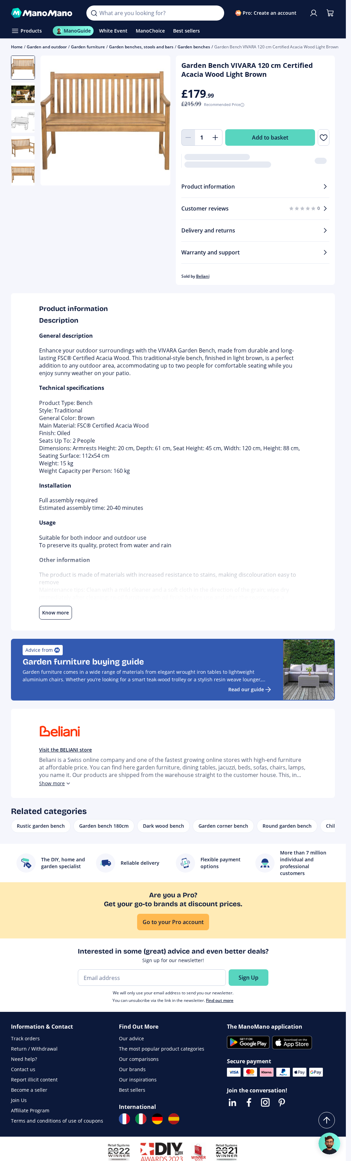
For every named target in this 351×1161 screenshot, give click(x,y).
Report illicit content (34, 1079)
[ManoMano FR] (124, 1118)
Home (17, 47)
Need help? (24, 1059)
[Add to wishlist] (323, 137)
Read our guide (246, 689)
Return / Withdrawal (34, 1048)
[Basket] (330, 13)
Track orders (25, 1038)
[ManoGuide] (329, 1143)
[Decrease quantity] (188, 137)
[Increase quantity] (215, 137)
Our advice (131, 1038)
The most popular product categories (161, 1048)
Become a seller (29, 1090)
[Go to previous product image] (54, 121)
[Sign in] (313, 13)
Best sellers (132, 1090)
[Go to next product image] (156, 121)
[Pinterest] (281, 1102)
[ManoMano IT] (140, 1118)
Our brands (132, 1069)
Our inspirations (138, 1079)
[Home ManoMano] (43, 13)
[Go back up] (326, 1120)
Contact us (23, 1069)
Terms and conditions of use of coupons (57, 1120)
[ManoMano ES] (173, 1118)
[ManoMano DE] (157, 1118)
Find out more (219, 1000)
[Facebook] (248, 1102)
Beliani (202, 276)
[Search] (94, 13)
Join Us (19, 1100)
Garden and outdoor (47, 47)
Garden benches (194, 47)
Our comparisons (139, 1059)
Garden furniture (88, 47)
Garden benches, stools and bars (141, 47)
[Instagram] (265, 1102)
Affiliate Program (30, 1110)
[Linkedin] (232, 1102)
